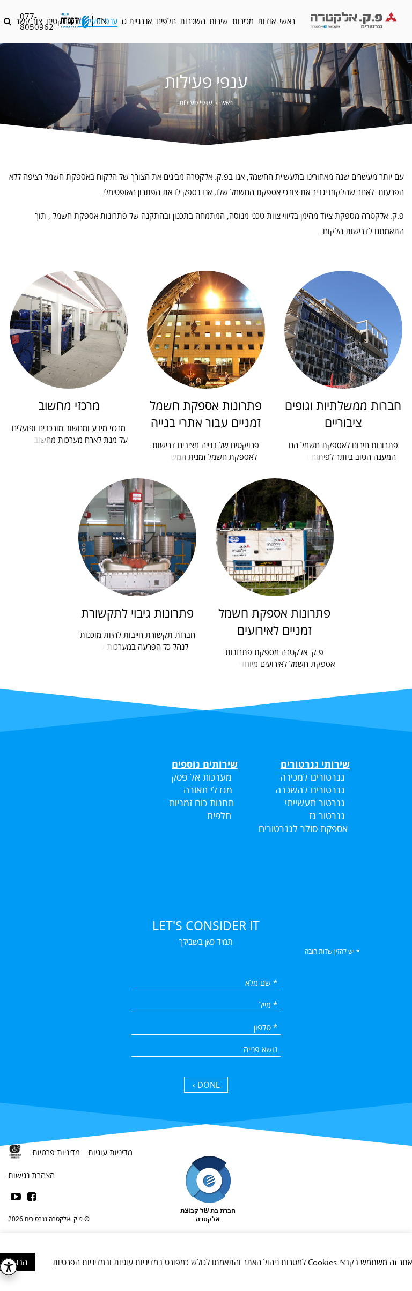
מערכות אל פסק (201, 776)
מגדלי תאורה (207, 789)
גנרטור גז (325, 815)
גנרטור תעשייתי (315, 802)
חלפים (219, 815)
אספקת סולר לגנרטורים (303, 828)
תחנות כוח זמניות (201, 802)
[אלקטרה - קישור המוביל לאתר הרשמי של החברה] (74, 21)
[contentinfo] (206, 1207)
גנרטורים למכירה (312, 776)
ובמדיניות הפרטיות (82, 1262)
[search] (7, 21)
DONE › (206, 1084)
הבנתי (17, 1262)
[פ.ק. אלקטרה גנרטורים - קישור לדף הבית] (352, 21)
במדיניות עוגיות (138, 1262)
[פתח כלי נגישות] (8, 1266)
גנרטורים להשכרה (310, 789)
